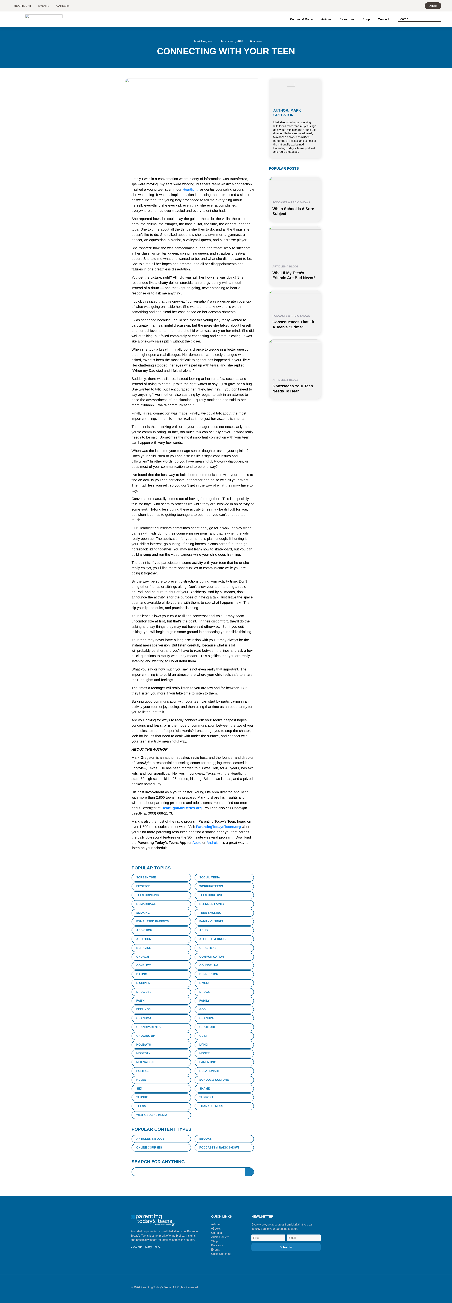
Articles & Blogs (285, 266)
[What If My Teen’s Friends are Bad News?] (295, 243)
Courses (216, 1232)
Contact (383, 19)
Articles (326, 19)
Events (215, 1249)
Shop (366, 19)
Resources (347, 19)
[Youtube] (317, 1288)
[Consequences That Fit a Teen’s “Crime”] (295, 300)
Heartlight (190, 189)
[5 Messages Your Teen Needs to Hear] (295, 356)
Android (213, 843)
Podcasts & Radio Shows (291, 202)
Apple (196, 843)
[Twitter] (308, 1288)
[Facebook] (290, 1288)
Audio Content (220, 1237)
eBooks (216, 1228)
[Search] (439, 18)
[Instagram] (299, 1288)
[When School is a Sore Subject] (295, 186)
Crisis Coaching (221, 1253)
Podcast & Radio (301, 19)
